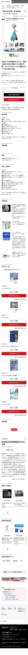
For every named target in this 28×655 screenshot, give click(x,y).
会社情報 (15, 629)
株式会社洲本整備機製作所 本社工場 (15, 18)
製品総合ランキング (21, 608)
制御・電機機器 (6, 561)
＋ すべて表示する (14, 88)
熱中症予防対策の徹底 (10, 596)
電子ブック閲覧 (14, 292)
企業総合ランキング (21, 611)
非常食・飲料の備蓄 (10, 597)
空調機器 (15, 561)
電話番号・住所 (9, 450)
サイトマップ (4, 614)
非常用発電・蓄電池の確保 (11, 599)
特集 (15, 608)
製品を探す (4, 608)
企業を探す (10, 608)
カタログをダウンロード (14, 99)
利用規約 (11, 629)
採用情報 (20, 629)
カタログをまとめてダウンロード (11, 269)
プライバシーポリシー (14, 627)
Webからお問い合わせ (14, 95)
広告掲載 (24, 629)
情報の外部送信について (13, 628)
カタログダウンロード (14, 296)
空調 (21, 561)
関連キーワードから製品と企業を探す (13, 572)
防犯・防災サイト (8, 594)
